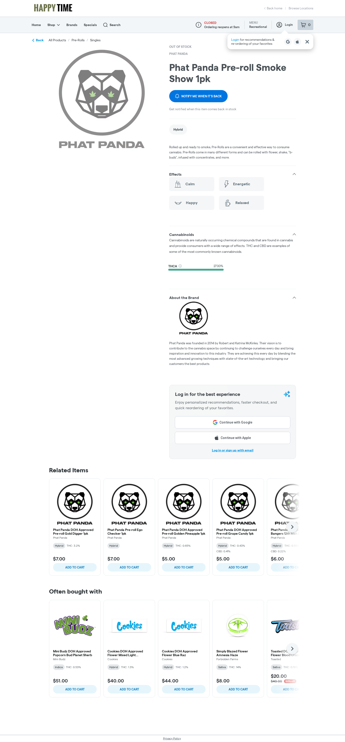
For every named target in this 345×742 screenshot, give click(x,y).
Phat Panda (178, 53)
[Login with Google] (288, 41)
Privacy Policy (172, 738)
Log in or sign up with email (232, 450)
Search (115, 25)
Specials (90, 25)
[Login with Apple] (297, 41)
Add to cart (75, 567)
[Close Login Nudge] (307, 41)
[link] (178, 130)
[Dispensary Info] (198, 25)
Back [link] (40, 40)
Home (36, 25)
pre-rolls (78, 40)
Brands (71, 25)
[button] (270, 41)
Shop (51, 25)
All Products (57, 40)
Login (289, 24)
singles (95, 40)
